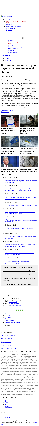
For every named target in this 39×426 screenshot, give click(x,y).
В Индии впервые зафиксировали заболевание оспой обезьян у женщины (20, 212)
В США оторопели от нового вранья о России (17, 284)
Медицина (8, 60)
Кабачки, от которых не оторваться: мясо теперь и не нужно (19, 279)
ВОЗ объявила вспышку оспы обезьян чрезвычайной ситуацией (17, 262)
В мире (7, 58)
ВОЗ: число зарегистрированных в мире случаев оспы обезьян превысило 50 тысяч (20, 198)
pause (6, 402)
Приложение (12, 52)
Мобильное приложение (12, 322)
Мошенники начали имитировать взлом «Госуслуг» (19, 271)
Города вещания (6, 342)
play (6, 401)
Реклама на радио (6, 338)
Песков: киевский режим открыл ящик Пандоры (18, 267)
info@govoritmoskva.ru (17, 305)
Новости (7, 19)
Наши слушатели (6, 345)
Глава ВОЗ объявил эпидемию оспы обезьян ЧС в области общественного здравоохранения (21, 189)
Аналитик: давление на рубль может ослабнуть (18, 275)
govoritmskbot (12, 302)
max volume (8, 408)
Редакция (9, 30)
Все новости (5, 112)
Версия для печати (8, 110)
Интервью (9, 24)
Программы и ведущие (13, 26)
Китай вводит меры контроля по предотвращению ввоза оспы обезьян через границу (21, 245)
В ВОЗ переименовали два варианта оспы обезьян (21, 205)
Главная (3, 55)
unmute (7, 406)
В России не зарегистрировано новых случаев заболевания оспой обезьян (19, 253)
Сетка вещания (10, 28)
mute (6, 404)
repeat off (7, 417)
